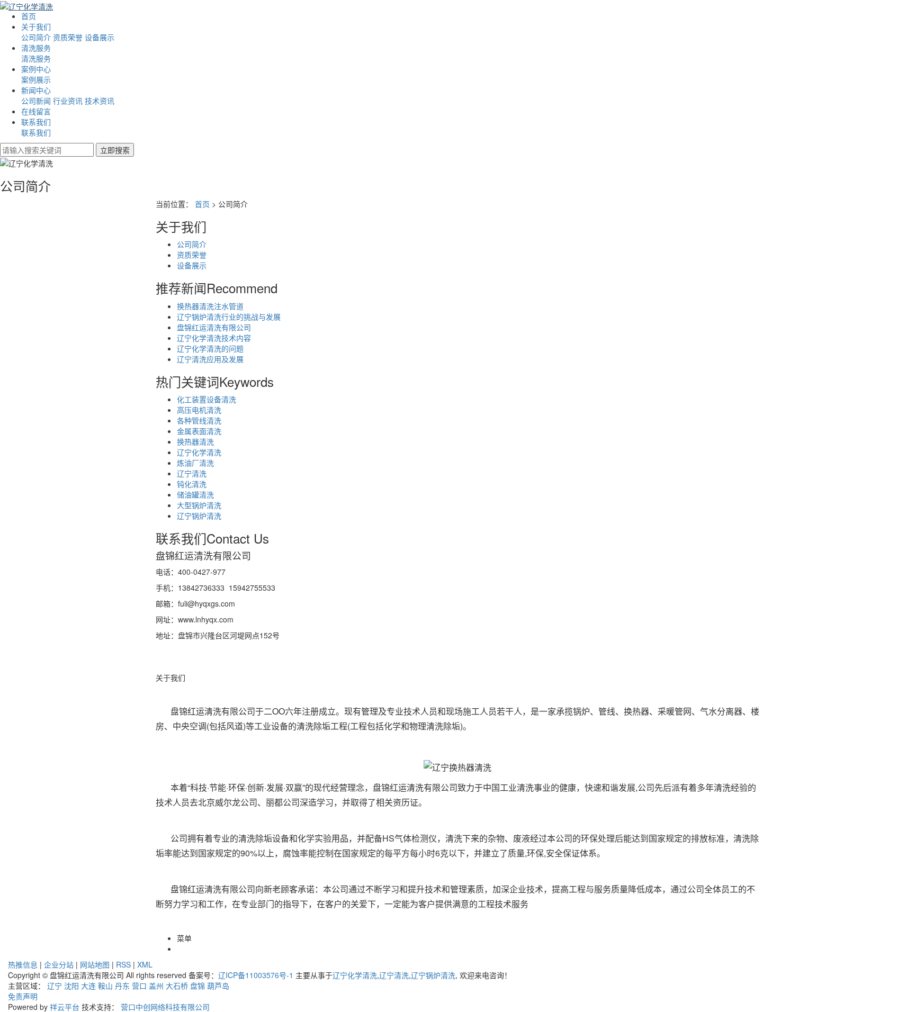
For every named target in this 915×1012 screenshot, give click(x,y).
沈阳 (71, 985)
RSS (123, 964)
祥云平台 (64, 1006)
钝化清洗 (192, 483)
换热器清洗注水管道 (210, 306)
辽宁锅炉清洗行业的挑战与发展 (229, 316)
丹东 (122, 985)
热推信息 (23, 964)
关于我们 (36, 26)
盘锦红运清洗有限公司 (214, 327)
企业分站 (59, 964)
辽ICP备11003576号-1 (255, 975)
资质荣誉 (68, 37)
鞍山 (105, 985)
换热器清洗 (195, 441)
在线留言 (36, 111)
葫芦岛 (218, 985)
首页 (202, 203)
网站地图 (95, 964)
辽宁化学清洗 (199, 452)
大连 (88, 985)
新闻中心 (36, 90)
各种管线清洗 (199, 420)
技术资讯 (99, 100)
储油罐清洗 (195, 494)
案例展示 (36, 79)
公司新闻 (36, 100)
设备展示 (99, 37)
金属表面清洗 (199, 431)
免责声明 (23, 996)
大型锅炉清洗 (199, 505)
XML (144, 964)
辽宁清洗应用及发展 (210, 359)
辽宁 (54, 985)
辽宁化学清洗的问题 (210, 348)
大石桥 (177, 985)
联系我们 (36, 121)
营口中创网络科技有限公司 (165, 1006)
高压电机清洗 (199, 409)
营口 (139, 985)
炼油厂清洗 (195, 462)
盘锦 (197, 985)
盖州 (156, 985)
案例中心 (36, 69)
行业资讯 (68, 100)
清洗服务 (36, 47)
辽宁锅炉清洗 (199, 515)
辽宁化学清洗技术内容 (214, 337)
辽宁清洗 (192, 473)
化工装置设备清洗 (206, 399)
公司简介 (36, 37)
